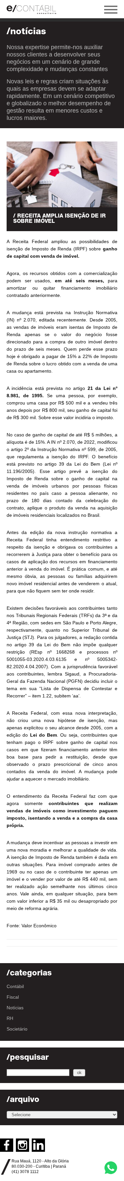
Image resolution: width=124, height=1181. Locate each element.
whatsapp (110, 1167)
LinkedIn (38, 1145)
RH (10, 1018)
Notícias (15, 1007)
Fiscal (13, 997)
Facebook (6, 1145)
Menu (110, 10)
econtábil (35, 9)
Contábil (15, 986)
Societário (17, 1029)
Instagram (22, 1145)
